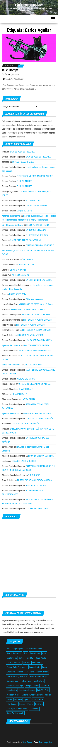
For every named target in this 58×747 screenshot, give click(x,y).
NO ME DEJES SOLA (17, 294)
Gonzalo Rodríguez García (17, 676)
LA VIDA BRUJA (28, 399)
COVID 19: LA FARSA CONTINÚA (37, 413)
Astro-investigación (10, 250)
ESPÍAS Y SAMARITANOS (23, 162)
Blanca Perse (35, 653)
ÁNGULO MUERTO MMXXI (29, 5)
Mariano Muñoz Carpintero (32, 695)
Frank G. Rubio (42, 672)
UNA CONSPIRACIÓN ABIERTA (30, 335)
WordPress (27, 742)
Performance (38, 699)
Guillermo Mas (12, 681)
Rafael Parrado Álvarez (11, 364)
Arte (25, 653)
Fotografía (30, 672)
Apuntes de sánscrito (11, 216)
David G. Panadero (14, 662)
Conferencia (12, 658)
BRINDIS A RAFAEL (27, 264)
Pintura (22, 704)
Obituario (18, 699)
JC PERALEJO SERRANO (12, 225)
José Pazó (45, 685)
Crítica (21, 658)
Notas (9, 699)
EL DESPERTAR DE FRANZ (37, 225)
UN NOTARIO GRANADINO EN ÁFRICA (35, 350)
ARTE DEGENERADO (20, 275)
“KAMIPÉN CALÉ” (26, 389)
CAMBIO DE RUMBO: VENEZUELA (40, 245)
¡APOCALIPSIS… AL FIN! (36, 485)
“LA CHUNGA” (28, 259)
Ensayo (45, 667)
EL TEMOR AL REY (34, 200)
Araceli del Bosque (14, 653)
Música (48, 695)
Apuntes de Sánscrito (11, 345)
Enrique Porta (34, 667)
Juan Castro (12, 690)
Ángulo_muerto (12, 74)
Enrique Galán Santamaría (17, 667)
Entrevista (11, 672)
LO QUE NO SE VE (24, 210)
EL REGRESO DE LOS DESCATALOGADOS (34, 480)
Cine (44, 653)
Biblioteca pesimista (34, 299)
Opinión (27, 699)
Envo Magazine (45, 742)
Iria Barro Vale (26, 681)
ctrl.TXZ (30, 658)
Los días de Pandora (27, 690)
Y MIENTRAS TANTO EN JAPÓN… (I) (25, 240)
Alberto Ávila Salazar (34, 649)
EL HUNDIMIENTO (24, 181)
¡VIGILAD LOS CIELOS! (34, 364)
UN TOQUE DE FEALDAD (36, 230)
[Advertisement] (29, 556)
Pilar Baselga (12, 704)
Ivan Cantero (39, 681)
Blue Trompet (11, 70)
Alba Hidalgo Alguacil (15, 649)
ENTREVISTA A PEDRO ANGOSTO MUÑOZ (35, 176)
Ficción (20, 672)
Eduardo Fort (37, 662)
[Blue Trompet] (29, 48)
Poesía (30, 704)
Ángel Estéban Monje (15, 713)
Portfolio (39, 704)
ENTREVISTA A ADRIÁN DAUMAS (36, 314)
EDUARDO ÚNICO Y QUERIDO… (41, 456)
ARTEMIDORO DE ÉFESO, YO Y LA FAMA (36, 304)
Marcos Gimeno (13, 695)
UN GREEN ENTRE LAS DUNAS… (39, 280)
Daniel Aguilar (41, 658)
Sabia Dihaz (34, 708)
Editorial (26, 662)
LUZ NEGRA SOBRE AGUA (37, 508)
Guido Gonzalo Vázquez (39, 676)
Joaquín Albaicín (32, 685)
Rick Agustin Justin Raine (17, 708)
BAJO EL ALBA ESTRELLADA (22, 151)
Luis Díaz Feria (43, 690)
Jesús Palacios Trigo (15, 685)
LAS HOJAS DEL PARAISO (37, 205)
